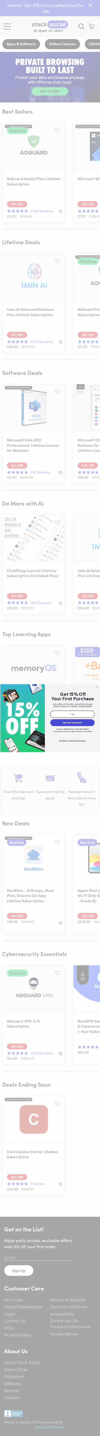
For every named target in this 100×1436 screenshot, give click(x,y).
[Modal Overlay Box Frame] (50, 718)
